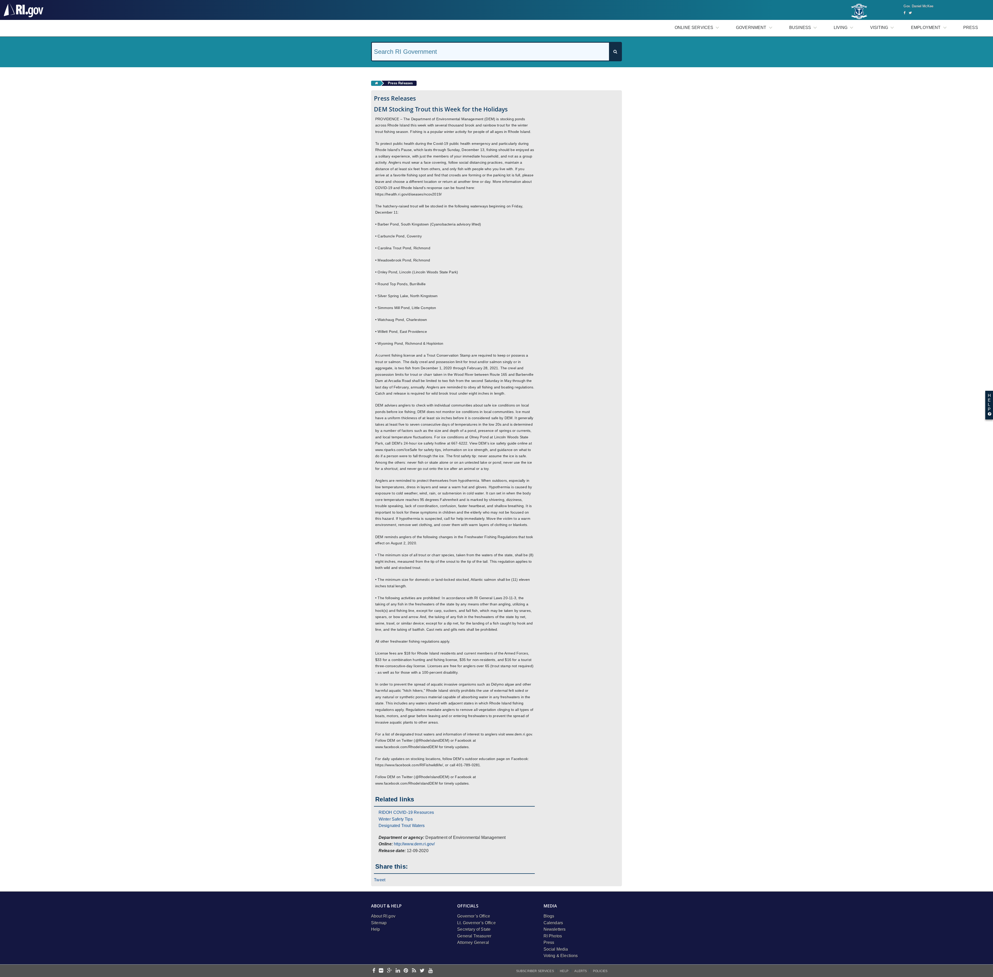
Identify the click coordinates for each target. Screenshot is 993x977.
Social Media (556, 949)
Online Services (694, 27)
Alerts (580, 971)
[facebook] (373, 971)
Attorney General (473, 942)
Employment (926, 27)
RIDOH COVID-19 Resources (406, 812)
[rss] (414, 971)
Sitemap (379, 923)
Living (840, 27)
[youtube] (430, 971)
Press (970, 27)
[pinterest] (406, 971)
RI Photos (553, 936)
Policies (600, 971)
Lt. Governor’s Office (476, 923)
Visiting (879, 27)
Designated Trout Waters (402, 825)
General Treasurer (474, 936)
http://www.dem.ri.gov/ (414, 844)
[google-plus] (389, 971)
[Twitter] (910, 13)
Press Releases (400, 83)
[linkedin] (398, 971)
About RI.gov (383, 916)
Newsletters (555, 929)
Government (751, 27)
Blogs (549, 916)
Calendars (553, 923)
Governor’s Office (473, 916)
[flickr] (381, 971)
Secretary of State (474, 929)
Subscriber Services (535, 971)
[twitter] (422, 971)
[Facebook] (904, 13)
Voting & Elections (561, 955)
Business (800, 27)
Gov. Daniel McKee (918, 6)
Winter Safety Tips (396, 819)
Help (375, 929)
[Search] (615, 52)
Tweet (379, 880)
